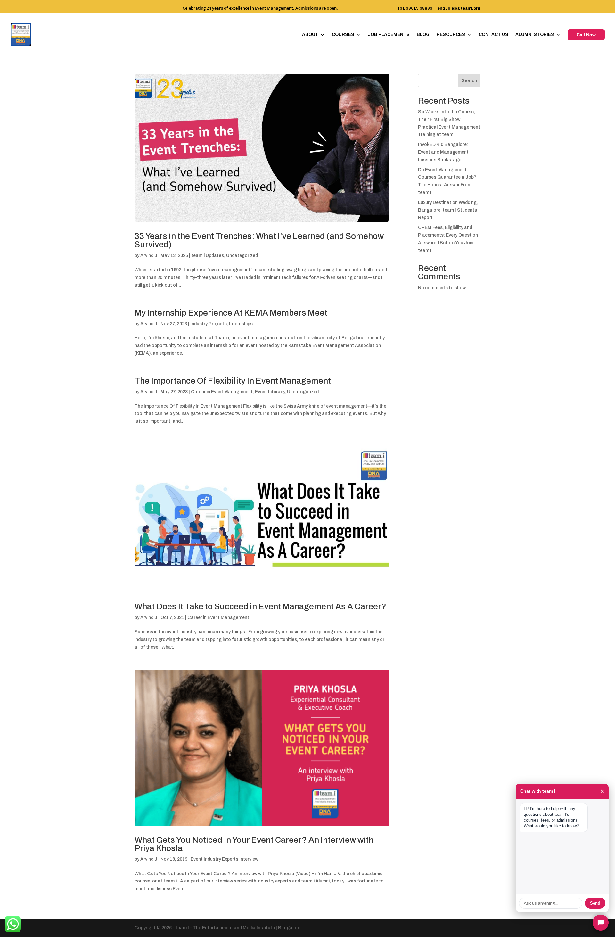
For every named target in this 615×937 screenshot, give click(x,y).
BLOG (423, 34)
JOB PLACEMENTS (389, 34)
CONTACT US (493, 34)
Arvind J (148, 255)
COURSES (343, 34)
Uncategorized (242, 255)
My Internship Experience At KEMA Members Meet (231, 312)
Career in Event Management (222, 391)
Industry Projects (208, 323)
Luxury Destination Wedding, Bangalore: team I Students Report (448, 210)
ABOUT (310, 34)
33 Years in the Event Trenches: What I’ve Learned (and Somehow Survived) (259, 240)
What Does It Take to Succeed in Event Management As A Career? (260, 606)
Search (469, 80)
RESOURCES (451, 34)
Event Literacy (270, 391)
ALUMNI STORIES (534, 34)
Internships (241, 323)
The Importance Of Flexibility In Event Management (233, 380)
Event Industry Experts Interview (224, 859)
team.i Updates (207, 255)
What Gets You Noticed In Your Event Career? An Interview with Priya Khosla (254, 844)
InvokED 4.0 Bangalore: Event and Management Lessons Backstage (443, 152)
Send (595, 903)
